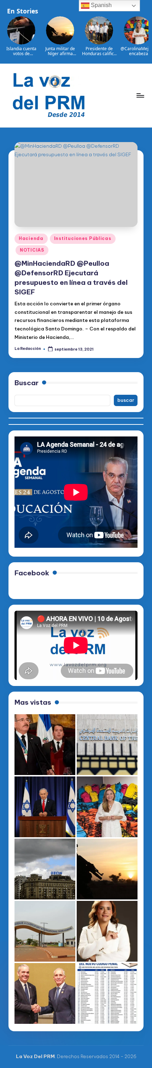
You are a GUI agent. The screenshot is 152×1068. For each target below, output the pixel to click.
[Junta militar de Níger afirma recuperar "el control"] (107, 869)
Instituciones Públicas (82, 238)
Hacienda (31, 238)
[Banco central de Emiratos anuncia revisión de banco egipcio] (107, 744)
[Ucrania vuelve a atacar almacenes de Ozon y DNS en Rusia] (44, 869)
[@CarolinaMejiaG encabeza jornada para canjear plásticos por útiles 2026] (107, 806)
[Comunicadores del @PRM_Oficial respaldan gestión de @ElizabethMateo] (107, 931)
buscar (125, 400)
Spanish (100, 5)
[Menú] (140, 95)
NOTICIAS (32, 250)
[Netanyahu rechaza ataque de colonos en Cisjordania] (44, 806)
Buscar (26, 383)
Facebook (31, 573)
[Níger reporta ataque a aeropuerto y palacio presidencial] (44, 931)
